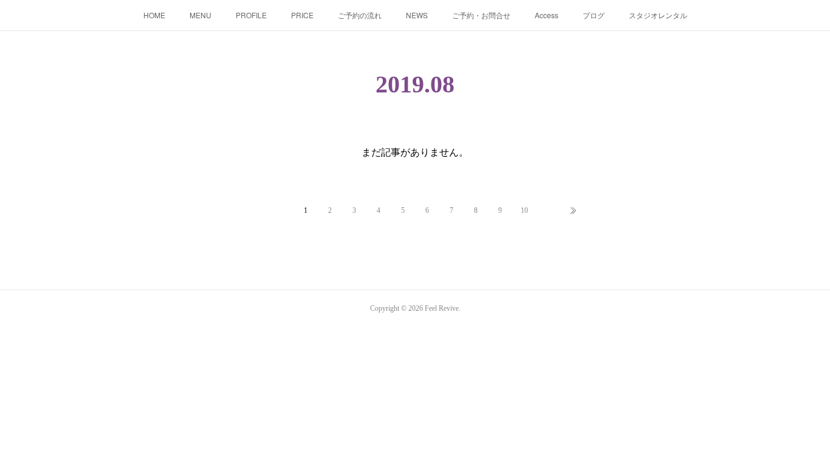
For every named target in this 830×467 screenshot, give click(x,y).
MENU (200, 15)
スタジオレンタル (658, 15)
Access (546, 15)
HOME (154, 15)
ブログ (594, 15)
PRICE (302, 15)
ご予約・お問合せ (481, 15)
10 (524, 210)
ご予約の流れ (360, 15)
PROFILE (251, 15)
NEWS (417, 15)
